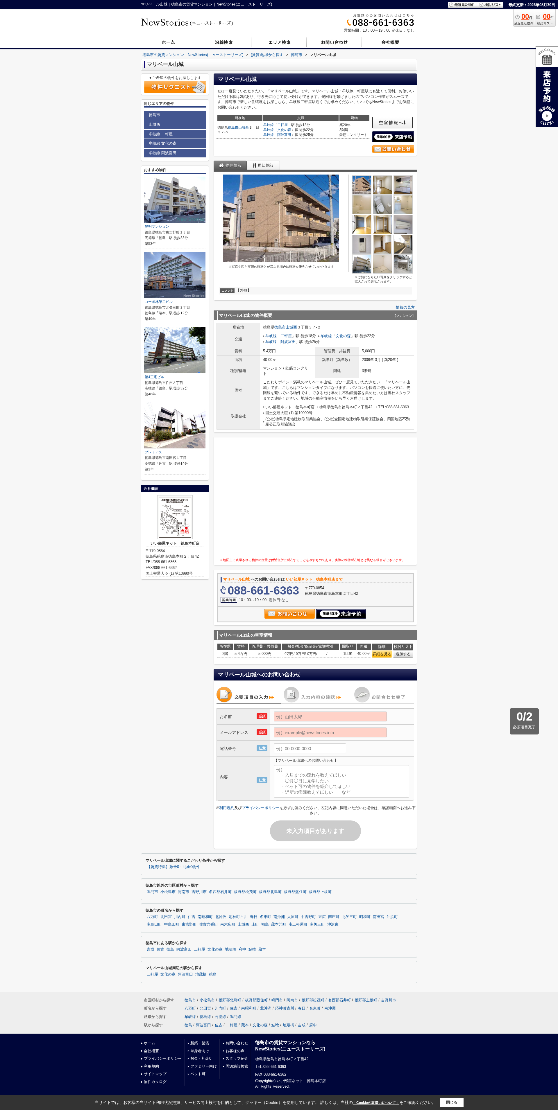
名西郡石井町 (220, 892)
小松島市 (168, 892)
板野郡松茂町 (245, 892)
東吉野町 (189, 924)
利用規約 (226, 808)
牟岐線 (268, 125)
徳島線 (205, 1016)
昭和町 (365, 917)
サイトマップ (155, 1074)
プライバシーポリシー (261, 808)
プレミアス (153, 452)
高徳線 (220, 1016)
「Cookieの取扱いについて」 (376, 1103)
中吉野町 (308, 917)
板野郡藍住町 (295, 892)
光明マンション (157, 226)
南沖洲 (279, 917)
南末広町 (227, 924)
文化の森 (284, 130)
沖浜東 (333, 924)
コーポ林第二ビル (159, 302)
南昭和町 (205, 917)
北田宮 (166, 917)
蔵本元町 (278, 924)
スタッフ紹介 (237, 1058)
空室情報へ (391, 122)
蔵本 (262, 949)
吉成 (150, 949)
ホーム (149, 1043)
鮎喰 (252, 949)
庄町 (255, 924)
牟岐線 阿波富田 (162, 153)
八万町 (152, 917)
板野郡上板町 (320, 892)
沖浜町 (392, 917)
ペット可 (197, 1074)
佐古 (160, 949)
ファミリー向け (203, 1066)
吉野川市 (199, 892)
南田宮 (378, 917)
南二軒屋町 (298, 924)
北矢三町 (349, 917)
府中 (242, 949)
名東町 (265, 917)
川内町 (179, 917)
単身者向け (199, 1051)
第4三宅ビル (154, 377)
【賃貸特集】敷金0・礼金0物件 (173, 867)
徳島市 (233, 127)
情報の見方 (405, 307)
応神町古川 (238, 917)
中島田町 (171, 924)
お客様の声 (235, 1051)
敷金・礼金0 (200, 1058)
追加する (403, 654)
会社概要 (151, 1051)
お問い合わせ (237, 1043)
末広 (322, 917)
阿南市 (183, 892)
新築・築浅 (199, 1043)
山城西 (243, 127)
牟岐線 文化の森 (162, 143)
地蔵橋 (230, 949)
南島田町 (154, 924)
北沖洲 (220, 917)
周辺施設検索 (237, 1066)
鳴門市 (152, 892)
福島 (265, 924)
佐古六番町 (208, 924)
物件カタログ (155, 1082)
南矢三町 (317, 924)
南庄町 (333, 917)
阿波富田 (284, 135)
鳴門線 (235, 1016)
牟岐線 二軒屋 (161, 134)
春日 (253, 917)
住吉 (191, 917)
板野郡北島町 (270, 892)
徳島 (170, 949)
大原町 (292, 917)
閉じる (451, 1102)
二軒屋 (282, 125)
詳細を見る (382, 654)
